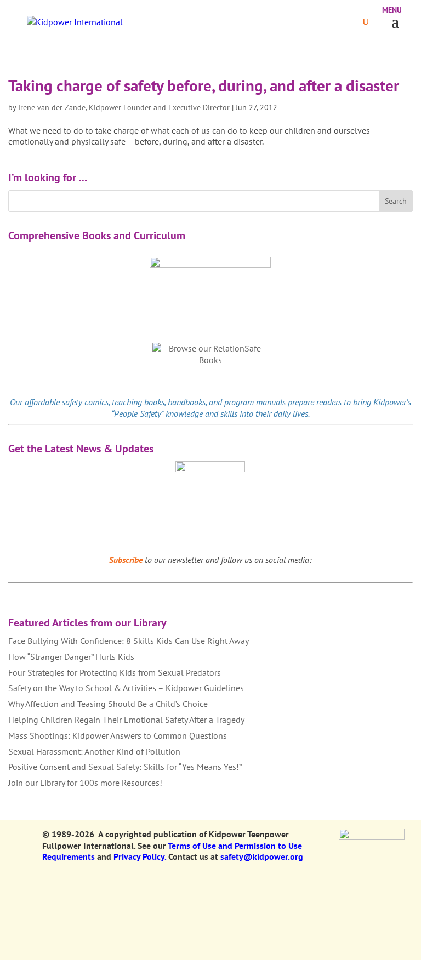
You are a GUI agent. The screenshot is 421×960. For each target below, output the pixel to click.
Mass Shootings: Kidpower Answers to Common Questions (117, 735)
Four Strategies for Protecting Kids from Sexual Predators (114, 672)
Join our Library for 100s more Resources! (85, 782)
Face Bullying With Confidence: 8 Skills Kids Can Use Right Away (128, 640)
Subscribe (126, 559)
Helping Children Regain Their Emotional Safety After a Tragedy (126, 719)
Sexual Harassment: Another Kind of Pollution (94, 751)
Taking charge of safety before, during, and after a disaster (203, 85)
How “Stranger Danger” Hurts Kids (71, 656)
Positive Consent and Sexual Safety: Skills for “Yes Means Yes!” (125, 766)
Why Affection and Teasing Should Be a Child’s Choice (108, 703)
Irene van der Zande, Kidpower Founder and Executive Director (124, 107)
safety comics (85, 401)
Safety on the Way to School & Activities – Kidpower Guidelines (126, 687)
